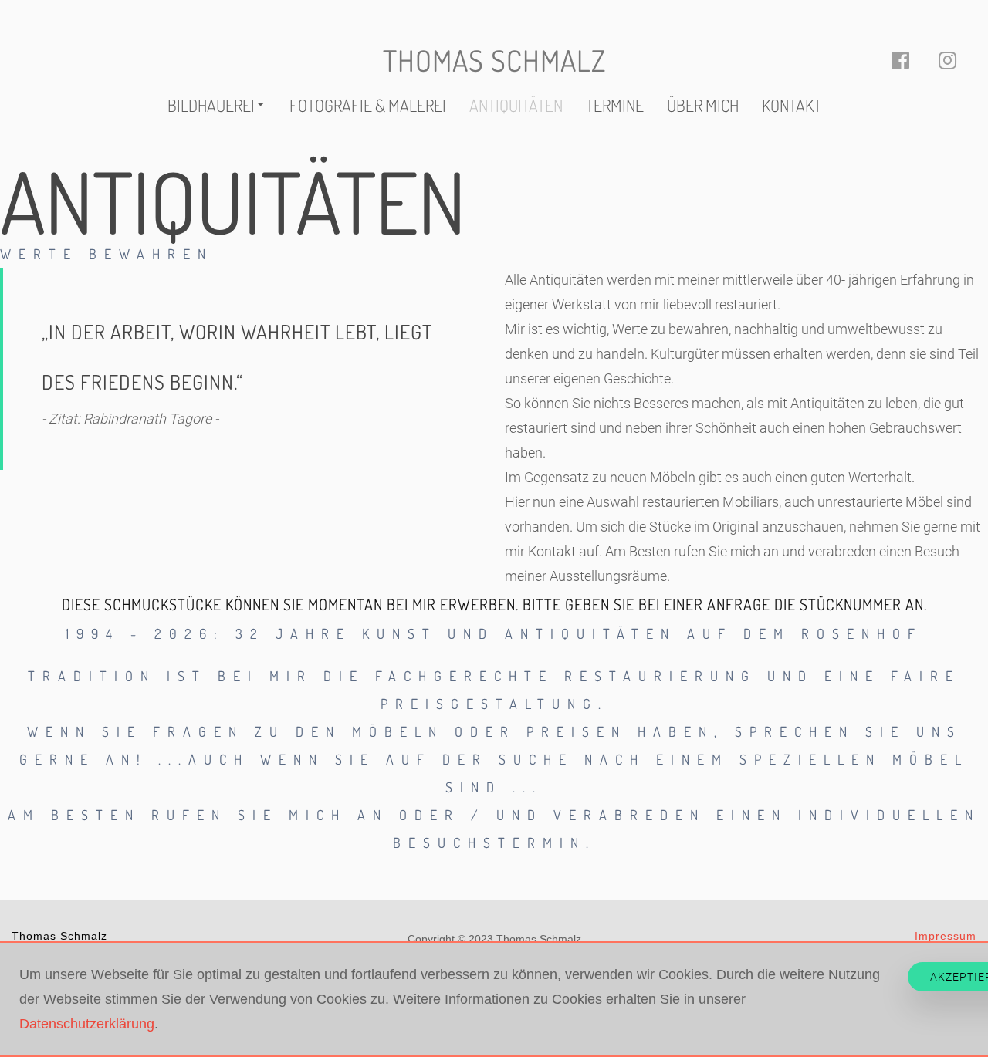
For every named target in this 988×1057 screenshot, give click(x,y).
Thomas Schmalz (494, 60)
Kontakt (791, 105)
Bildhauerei (211, 105)
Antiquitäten (516, 105)
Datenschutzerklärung (86, 1024)
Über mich (703, 105)
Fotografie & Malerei (367, 105)
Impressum (945, 936)
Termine (615, 105)
